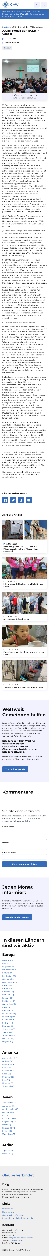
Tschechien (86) (9, 1035)
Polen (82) (6, 1007)
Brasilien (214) (8, 1064)
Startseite (7, 27)
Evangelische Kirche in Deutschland (18, 1218)
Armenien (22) (8, 1106)
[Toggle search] (44, 5)
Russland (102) (8, 1017)
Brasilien (7, 48)
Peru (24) (6, 1080)
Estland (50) (7, 973)
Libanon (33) (7, 1125)
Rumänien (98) (9, 1013)
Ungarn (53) (7, 1042)
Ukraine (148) (8, 1038)
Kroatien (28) (8, 992)
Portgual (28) (8, 1010)
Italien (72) (7, 985)
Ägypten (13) (8, 1151)
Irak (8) (5, 1115)
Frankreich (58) (9, 976)
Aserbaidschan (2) (10, 1109)
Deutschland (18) (10, 970)
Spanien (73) (7, 1032)
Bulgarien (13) (8, 967)
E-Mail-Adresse (9, 852)
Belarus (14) (7, 960)
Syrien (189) (7, 1131)
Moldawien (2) (8, 1001)
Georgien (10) (8, 979)
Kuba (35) (6, 1074)
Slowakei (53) (8, 1026)
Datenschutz (8, 1212)
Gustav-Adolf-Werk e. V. (12, 1215)
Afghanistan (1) (9, 1103)
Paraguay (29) (8, 1077)
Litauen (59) (7, 998)
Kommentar (8, 827)
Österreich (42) (9, 1004)
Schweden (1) (8, 1020)
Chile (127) (6, 1067)
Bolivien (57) (7, 1061)
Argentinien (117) (9, 1058)
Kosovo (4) (7, 988)
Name (5, 843)
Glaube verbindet (18, 1175)
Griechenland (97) (10, 982)
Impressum (7, 1209)
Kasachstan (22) (9, 1118)
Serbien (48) (7, 1023)
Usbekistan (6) (8, 1134)
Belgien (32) (7, 963)
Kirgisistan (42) (9, 1122)
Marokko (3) (7, 1154)
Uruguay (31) (8, 1083)
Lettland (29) (8, 995)
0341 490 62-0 (16, 1240)
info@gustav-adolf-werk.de (21, 1238)
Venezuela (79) (8, 1086)
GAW (14, 4)
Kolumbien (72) (9, 1071)
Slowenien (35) (8, 1029)
